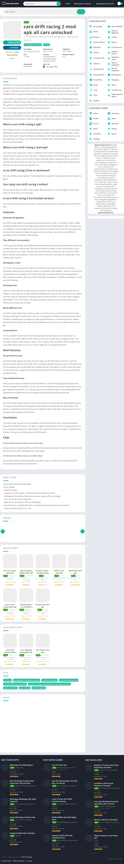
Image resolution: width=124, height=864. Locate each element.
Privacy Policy (6, 861)
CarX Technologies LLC (32, 51)
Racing (46, 45)
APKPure (7, 680)
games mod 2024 (10, 688)
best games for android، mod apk (26, 680)
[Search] (59, 4)
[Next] (82, 531)
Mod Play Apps (27, 857)
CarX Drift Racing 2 (49, 680)
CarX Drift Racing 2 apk (68, 680)
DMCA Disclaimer (19, 861)
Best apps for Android (82, 4)
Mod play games (39, 688)
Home (68, 4)
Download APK (14, 42)
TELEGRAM (14, 48)
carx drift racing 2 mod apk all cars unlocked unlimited (49, 684)
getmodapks (24, 688)
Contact (29, 861)
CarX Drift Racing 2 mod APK (15, 684)
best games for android (105, 4)
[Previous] (2, 531)
